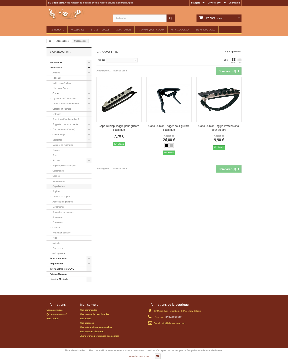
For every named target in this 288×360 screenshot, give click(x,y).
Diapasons (57, 222)
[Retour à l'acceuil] (50, 41)
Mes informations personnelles (96, 327)
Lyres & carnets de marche (65, 103)
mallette (56, 243)
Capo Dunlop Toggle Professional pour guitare (219, 127)
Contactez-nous (54, 310)
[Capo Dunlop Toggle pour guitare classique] (119, 99)
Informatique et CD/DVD (151, 29)
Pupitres (56, 191)
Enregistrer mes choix (138, 356)
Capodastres (58, 186)
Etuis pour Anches (61, 88)
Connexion (234, 2)
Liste (240, 62)
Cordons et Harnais (61, 109)
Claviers (56, 150)
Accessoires (77, 29)
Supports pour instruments (65, 124)
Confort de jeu (59, 134)
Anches (56, 72)
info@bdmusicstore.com (173, 323)
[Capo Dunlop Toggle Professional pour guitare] (219, 99)
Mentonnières (59, 181)
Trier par (100, 60)
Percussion (57, 248)
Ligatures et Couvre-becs (64, 98)
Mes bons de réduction (92, 331)
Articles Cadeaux (180, 29)
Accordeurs (58, 217)
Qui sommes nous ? (57, 314)
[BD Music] (77, 14)
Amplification (123, 29)
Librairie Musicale (205, 29)
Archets (56, 160)
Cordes (55, 93)
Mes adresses (87, 323)
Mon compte (89, 305)
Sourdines (57, 140)
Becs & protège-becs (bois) (65, 119)
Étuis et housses (100, 29)
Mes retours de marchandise (94, 314)
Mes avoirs (85, 318)
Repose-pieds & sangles (64, 165)
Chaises (56, 227)
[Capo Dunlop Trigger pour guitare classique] (169, 99)
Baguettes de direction (63, 212)
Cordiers (56, 176)
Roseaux (56, 78)
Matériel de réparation (62, 145)
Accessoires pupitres (62, 201)
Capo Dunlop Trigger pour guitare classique (169, 127)
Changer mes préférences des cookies (99, 336)
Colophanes (58, 171)
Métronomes (58, 207)
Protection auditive (61, 232)
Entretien (56, 114)
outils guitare (58, 253)
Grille (233, 62)
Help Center (52, 318)
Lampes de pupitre (61, 196)
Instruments (57, 29)
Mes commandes (88, 310)
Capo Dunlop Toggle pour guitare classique (119, 127)
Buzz (55, 155)
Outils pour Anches (61, 83)
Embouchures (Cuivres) (63, 129)
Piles (54, 238)
